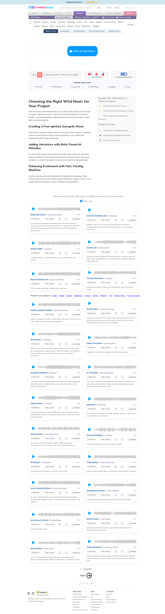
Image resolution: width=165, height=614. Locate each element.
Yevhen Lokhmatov (57, 279)
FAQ (92, 597)
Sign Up (130, 13)
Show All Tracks (109, 17)
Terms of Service (96, 605)
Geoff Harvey (49, 548)
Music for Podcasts (79, 600)
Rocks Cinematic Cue (39, 279)
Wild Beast (35, 462)
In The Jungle (92, 373)
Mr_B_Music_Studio (55, 215)
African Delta (36, 548)
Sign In (131, 8)
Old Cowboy (36, 339)
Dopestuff (53, 373)
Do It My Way (92, 309)
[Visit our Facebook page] (29, 593)
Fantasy (87, 295)
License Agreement (97, 602)
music (34, 13)
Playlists (75, 605)
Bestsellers (76, 607)
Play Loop (88, 201)
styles (58, 13)
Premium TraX (104, 248)
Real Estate (94, 87)
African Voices (36, 434)
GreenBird (47, 249)
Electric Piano (119, 295)
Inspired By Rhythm (95, 435)
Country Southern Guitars (41, 310)
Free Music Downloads (80, 610)
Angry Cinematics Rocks (41, 488)
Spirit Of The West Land (97, 216)
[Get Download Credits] (123, 75)
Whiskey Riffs (36, 249)
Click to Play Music (84, 51)
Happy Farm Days (94, 343)
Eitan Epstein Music (61, 310)
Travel (128, 87)
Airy (110, 295)
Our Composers (111, 600)
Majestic (103, 295)
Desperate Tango (38, 214)
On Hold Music (77, 594)
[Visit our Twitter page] (33, 593)
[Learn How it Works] (96, 75)
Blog (107, 597)
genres (46, 13)
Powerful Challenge (39, 373)
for (69, 13)
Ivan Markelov (106, 519)
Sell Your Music (111, 602)
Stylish (95, 295)
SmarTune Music (110, 343)
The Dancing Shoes (95, 278)
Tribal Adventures (94, 547)
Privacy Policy (95, 607)
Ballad (61, 295)
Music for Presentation (80, 597)
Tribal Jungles (92, 462)
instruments (95, 13)
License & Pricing (96, 600)
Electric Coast (92, 519)
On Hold (39, 87)
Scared (69, 295)
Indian (54, 295)
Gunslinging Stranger (96, 490)
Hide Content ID (123, 17)
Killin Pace (91, 404)
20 (91, 583)
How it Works (114, 13)
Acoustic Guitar (133, 295)
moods (79, 13)
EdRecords (113, 216)
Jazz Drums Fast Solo (39, 520)
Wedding (112, 87)
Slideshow (78, 295)
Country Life (92, 247)
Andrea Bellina (56, 520)
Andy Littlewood (113, 491)
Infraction (108, 278)
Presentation (57, 87)
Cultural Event (37, 403)
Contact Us (94, 610)
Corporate (76, 87)
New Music (76, 602)
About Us (109, 594)
